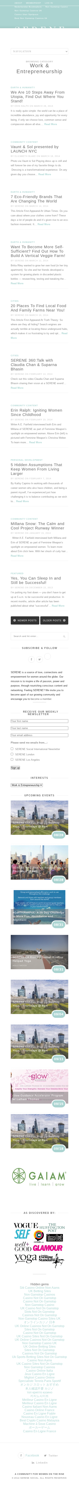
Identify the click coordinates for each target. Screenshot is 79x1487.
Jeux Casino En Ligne (40, 1374)
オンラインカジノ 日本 (39, 1322)
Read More (50, 124)
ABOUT (18, 3)
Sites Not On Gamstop (39, 1329)
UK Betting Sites (39, 1291)
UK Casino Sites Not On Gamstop (39, 1336)
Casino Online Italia (39, 1370)
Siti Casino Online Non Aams (39, 1287)
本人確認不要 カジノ (39, 1388)
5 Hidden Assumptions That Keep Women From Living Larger (36, 469)
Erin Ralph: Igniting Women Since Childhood (36, 412)
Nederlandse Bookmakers (28, 7)
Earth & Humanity (23, 87)
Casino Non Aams (39, 1360)
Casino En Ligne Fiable (39, 1413)
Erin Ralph (22, 106)
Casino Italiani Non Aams (39, 1406)
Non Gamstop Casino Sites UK (39, 1318)
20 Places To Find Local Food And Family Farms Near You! (38, 308)
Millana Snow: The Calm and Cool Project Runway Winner (37, 526)
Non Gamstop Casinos (39, 1294)
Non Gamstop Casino (56, 7)
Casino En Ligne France (39, 1431)
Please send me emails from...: (29, 742)
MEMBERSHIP (33, 3)
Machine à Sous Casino (39, 1423)
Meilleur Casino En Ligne (39, 1399)
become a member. (41, 699)
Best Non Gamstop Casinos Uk (31, 18)
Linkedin (41, 1462)
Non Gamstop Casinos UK (28, 11)
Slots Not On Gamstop (39, 1311)
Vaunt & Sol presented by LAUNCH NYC (35, 149)
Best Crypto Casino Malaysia (39, 1420)
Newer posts (27, 620)
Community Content (24, 142)
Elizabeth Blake (25, 156)
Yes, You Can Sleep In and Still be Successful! (36, 580)
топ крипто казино (39, 1392)
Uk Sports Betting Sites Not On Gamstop (39, 1357)
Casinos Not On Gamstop (39, 1315)
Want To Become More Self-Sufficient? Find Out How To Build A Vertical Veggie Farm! (38, 251)
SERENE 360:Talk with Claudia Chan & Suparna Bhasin (34, 364)
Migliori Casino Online (39, 1377)
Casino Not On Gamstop (39, 1298)
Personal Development (27, 460)
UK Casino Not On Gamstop (39, 1308)
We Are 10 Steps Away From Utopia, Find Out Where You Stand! (38, 96)
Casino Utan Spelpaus (26, 14)
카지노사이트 (39, 1396)
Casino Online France (39, 1410)
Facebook (32, 1455)
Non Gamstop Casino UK (39, 1343)
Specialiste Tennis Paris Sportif (39, 1381)
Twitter (53, 1455)
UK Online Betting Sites (39, 1346)
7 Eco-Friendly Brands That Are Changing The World (36, 199)
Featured (17, 573)
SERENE (19, 206)
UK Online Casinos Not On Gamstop (39, 1326)
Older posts (52, 620)
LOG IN (49, 3)
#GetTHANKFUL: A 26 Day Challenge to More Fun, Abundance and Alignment (38, 916)
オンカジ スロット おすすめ (39, 1384)
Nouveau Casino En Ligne (39, 1417)
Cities (15, 301)
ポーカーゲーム (39, 1427)
